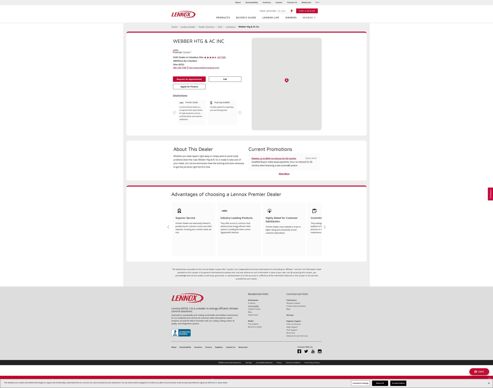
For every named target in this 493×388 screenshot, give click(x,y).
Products (223, 17)
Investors (267, 2)
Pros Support (253, 324)
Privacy (279, 363)
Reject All (380, 383)
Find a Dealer (307, 11)
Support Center (254, 309)
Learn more (222, 382)
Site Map (249, 363)
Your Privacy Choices (312, 363)
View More (284, 173)
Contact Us (292, 2)
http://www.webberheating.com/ (203, 67)
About (238, 2)
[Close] (489, 383)
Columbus (230, 26)
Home (174, 26)
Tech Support (291, 330)
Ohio (220, 26)
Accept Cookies (398, 383)
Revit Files (290, 333)
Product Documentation (296, 306)
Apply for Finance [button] (189, 86)
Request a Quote (293, 303)
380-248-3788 (179, 67)
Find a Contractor (293, 324)
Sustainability (251, 2)
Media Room (253, 315)
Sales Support (292, 327)
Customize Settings (360, 383)
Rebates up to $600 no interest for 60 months (274, 158)
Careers (279, 2)
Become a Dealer (255, 327)
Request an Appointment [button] (189, 79)
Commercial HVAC (297, 294)
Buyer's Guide (246, 17)
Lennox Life (270, 17)
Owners (291, 17)
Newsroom (306, 2)
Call (225, 79)
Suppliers (219, 347)
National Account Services (297, 336)
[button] (286, 80)
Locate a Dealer (187, 26)
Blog (250, 312)
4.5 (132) (221, 57)
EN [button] (317, 2)
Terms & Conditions (293, 363)
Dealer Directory (207, 26)
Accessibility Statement (264, 363)
